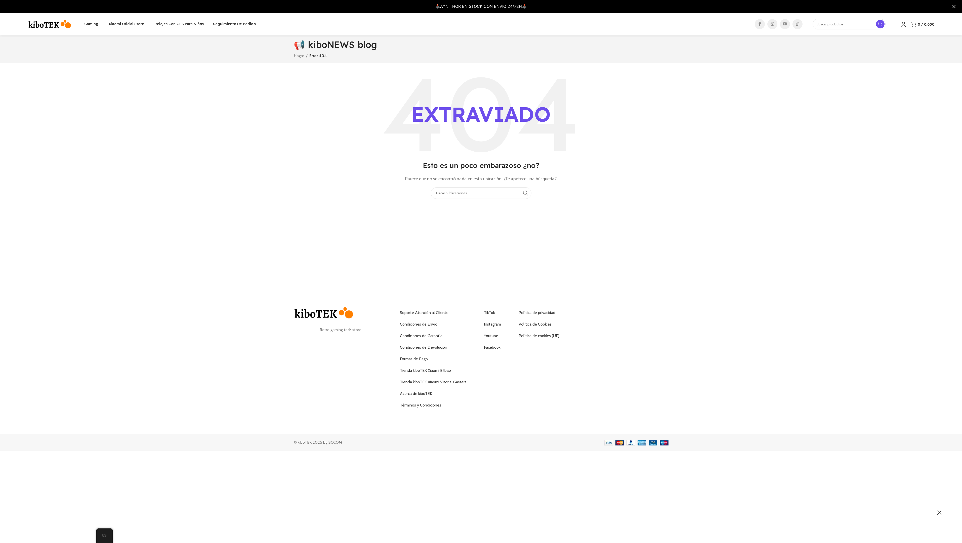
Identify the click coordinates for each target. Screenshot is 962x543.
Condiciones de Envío (418, 324)
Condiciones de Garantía (421, 335)
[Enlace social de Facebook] (760, 24)
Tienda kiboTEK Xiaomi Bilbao (425, 370)
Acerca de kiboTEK (416, 393)
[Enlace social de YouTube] (785, 24)
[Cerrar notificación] (954, 7)
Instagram (492, 324)
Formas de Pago (414, 358)
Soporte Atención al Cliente (424, 312)
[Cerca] (939, 512)
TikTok (489, 312)
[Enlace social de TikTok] (797, 24)
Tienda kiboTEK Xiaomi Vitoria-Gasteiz (433, 382)
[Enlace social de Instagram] (772, 24)
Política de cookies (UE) (539, 335)
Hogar (299, 55)
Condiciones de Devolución (423, 347)
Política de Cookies (535, 324)
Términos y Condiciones (420, 405)
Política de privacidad (537, 312)
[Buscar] (525, 193)
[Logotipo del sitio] (50, 23)
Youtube (491, 335)
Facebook (492, 347)
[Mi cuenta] (903, 24)
